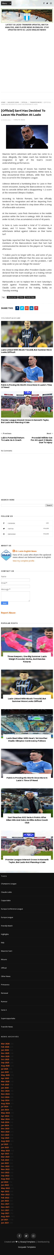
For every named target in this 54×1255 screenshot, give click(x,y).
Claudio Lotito (6, 892)
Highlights (5, 934)
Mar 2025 (5, 1081)
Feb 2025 (5, 1084)
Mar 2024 (5, 1119)
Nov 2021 (5, 1207)
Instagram (28, 534)
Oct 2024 (5, 1097)
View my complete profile (23, 561)
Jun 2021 (5, 1222)
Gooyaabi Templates (27, 1247)
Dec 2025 (5, 1053)
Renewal (4, 993)
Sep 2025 (5, 1062)
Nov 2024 (5, 1094)
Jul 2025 (4, 1069)
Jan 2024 (5, 1125)
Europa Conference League (12, 909)
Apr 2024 (5, 1116)
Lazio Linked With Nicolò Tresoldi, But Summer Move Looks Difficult (26, 351)
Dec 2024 (5, 1091)
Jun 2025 (5, 1072)
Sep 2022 (5, 1175)
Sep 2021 (5, 1213)
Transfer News (36, 102)
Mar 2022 (5, 1194)
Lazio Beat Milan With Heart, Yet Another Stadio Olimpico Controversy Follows (27, 739)
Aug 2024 (5, 1103)
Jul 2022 (4, 1182)
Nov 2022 (5, 1169)
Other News (5, 976)
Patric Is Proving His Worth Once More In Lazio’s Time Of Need (26, 386)
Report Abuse (8, 612)
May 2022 (5, 1188)
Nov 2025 (5, 1056)
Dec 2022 (5, 1166)
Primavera (5, 984)
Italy (2, 942)
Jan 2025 (5, 1087)
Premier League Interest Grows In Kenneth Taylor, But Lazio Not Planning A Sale (25, 421)
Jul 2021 (4, 1219)
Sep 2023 (5, 1138)
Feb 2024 (5, 1122)
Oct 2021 (5, 1210)
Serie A (4, 1010)
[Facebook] (43, 3)
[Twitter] (47, 3)
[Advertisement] (27, 63)
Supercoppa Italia (8, 1018)
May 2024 (5, 1113)
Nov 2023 (5, 1131)
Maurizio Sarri (13, 102)
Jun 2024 (5, 1109)
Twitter (28, 528)
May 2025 (5, 1075)
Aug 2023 (5, 1141)
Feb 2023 (5, 1160)
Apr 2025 (5, 1078)
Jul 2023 (4, 1144)
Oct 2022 (5, 1172)
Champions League (8, 883)
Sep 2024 (5, 1100)
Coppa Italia (5, 900)
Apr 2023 (5, 1153)
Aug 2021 (5, 1216)
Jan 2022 (5, 1200)
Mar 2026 (5, 1043)
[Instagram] (51, 3)
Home (3, 102)
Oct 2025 (5, 1059)
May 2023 (5, 1150)
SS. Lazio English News (26, 551)
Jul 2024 (4, 1106)
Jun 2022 (5, 1185)
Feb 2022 (5, 1197)
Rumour (4, 1001)
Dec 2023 (5, 1128)
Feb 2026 (5, 1047)
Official (24, 102)
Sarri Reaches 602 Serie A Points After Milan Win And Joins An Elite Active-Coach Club (27, 820)
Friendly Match (7, 926)
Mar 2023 (5, 1156)
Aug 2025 (5, 1065)
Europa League (7, 917)
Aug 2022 (5, 1179)
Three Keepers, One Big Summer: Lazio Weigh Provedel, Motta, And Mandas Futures (27, 659)
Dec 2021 (5, 1204)
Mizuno (4, 959)
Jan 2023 (5, 1163)
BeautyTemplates (27, 1241)
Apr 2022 (5, 1191)
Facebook (28, 523)
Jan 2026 (5, 1050)
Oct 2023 (5, 1135)
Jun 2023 (5, 1147)
